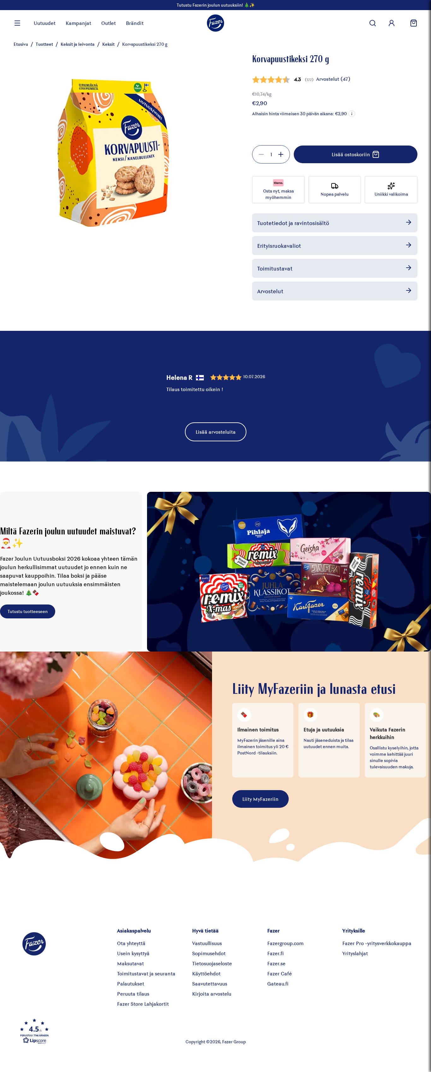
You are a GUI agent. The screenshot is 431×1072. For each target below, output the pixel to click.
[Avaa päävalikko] (17, 23)
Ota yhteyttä (131, 943)
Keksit (108, 44)
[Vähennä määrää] (261, 154)
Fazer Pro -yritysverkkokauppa (376, 943)
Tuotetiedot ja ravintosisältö (293, 222)
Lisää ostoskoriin (351, 154)
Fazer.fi (275, 953)
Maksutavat (130, 963)
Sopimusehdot (209, 953)
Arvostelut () (333, 79)
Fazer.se (276, 963)
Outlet (108, 23)
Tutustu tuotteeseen (28, 611)
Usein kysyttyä (133, 953)
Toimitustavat (274, 268)
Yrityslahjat (355, 953)
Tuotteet (44, 44)
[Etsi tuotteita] (372, 23)
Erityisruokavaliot (279, 245)
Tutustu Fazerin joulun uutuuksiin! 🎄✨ (216, 5)
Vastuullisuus (207, 943)
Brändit (135, 23)
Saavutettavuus (209, 983)
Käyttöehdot (206, 973)
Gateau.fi (277, 983)
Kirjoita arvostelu (211, 994)
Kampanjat (78, 23)
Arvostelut (270, 291)
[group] (271, 154)
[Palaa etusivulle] (215, 23)
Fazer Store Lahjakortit (143, 1004)
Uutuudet (45, 23)
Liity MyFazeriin (260, 799)
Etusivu (21, 44)
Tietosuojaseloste (212, 963)
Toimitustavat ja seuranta (146, 973)
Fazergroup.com (285, 943)
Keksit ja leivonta (78, 44)
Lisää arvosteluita (216, 432)
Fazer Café (279, 973)
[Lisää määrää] (281, 154)
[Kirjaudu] (391, 23)
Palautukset (130, 983)
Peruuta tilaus (133, 994)
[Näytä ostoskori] (411, 23)
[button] (352, 113)
